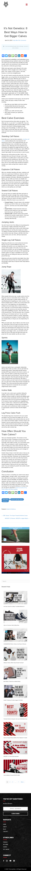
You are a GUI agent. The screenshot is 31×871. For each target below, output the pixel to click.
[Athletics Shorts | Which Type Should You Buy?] (15, 653)
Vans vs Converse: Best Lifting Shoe (11, 625)
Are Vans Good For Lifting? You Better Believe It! (14, 606)
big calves (6, 499)
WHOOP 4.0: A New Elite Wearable (11, 756)
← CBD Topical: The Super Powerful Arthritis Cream (15, 515)
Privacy (5, 842)
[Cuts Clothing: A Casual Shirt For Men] (15, 766)
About (5, 827)
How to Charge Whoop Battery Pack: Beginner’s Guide (15, 737)
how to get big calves (17, 499)
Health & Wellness (11, 509)
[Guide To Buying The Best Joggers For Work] (15, 691)
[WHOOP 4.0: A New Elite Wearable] (15, 747)
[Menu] (27, 4)
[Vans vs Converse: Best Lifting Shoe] (15, 616)
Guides (5, 847)
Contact (5, 831)
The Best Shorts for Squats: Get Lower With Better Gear (15, 719)
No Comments (22, 40)
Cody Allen (15, 40)
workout (5, 501)
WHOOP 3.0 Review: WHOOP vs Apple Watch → (17, 518)
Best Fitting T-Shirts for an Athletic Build (12, 681)
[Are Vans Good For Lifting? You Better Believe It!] (15, 597)
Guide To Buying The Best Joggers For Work (13, 700)
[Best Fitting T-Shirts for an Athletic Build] (15, 672)
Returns (5, 844)
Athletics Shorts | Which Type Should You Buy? (14, 662)
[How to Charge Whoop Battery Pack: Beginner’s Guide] (15, 728)
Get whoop (6, 849)
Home (4, 824)
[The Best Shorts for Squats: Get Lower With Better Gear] (15, 710)
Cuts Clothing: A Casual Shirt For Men (12, 775)
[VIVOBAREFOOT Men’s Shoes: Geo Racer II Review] (15, 635)
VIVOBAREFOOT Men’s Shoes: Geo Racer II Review (15, 644)
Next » (22, 782)
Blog (4, 829)
